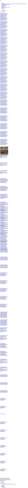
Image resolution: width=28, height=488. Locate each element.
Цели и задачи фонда (13, 3)
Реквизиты (9, 3)
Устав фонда (5, 4)
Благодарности (3, 3)
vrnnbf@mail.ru (2, 482)
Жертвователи (3, 485)
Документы (8, 4)
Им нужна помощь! (4, 5)
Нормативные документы (19, 3)
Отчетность (6, 3)
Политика (3, 486)
